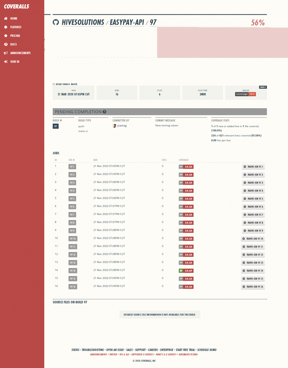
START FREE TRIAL (185, 350)
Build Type (84, 120)
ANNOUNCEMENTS (98, 354)
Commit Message (165, 120)
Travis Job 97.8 (255, 222)
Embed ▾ (263, 87)
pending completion (79, 112)
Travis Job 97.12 (254, 254)
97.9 (72, 230)
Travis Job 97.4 (255, 190)
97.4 (72, 190)
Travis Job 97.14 (254, 270)
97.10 (73, 238)
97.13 (72, 262)
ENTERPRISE (166, 350)
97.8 (72, 222)
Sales (129, 350)
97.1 (72, 166)
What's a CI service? (166, 354)
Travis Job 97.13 (254, 262)
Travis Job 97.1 (255, 166)
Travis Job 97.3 (255, 182)
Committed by (121, 120)
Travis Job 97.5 (255, 198)
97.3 (72, 182)
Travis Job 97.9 (255, 230)
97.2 (72, 174)
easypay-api (127, 22)
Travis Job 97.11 (254, 246)
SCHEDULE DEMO (207, 350)
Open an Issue (115, 350)
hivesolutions (83, 22)
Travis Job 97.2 (255, 174)
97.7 (72, 214)
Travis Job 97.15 (254, 278)
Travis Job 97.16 (254, 286)
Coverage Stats (220, 120)
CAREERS (153, 350)
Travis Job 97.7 (255, 214)
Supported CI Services (142, 354)
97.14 (72, 270)
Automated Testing (188, 354)
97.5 (72, 198)
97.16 (72, 286)
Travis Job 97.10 (254, 238)
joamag (122, 125)
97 (153, 22)
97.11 (72, 246)
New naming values (166, 125)
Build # (57, 120)
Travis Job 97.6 (255, 206)
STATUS (75, 350)
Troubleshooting (93, 350)
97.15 (72, 278)
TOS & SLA (124, 354)
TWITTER (113, 354)
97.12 (72, 254)
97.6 (72, 206)
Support (140, 350)
